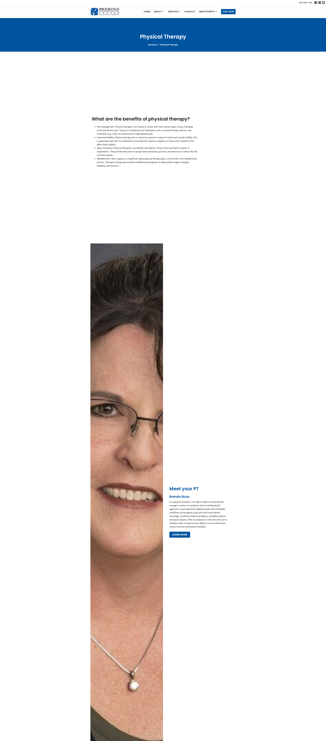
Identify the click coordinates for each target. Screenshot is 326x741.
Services (173, 11)
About (158, 11)
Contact (189, 11)
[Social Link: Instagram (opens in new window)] (319, 2)
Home (147, 11)
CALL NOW (228, 11)
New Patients (207, 11)
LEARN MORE (179, 534)
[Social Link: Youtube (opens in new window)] (323, 2)
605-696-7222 (305, 2)
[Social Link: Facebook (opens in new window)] (316, 2)
